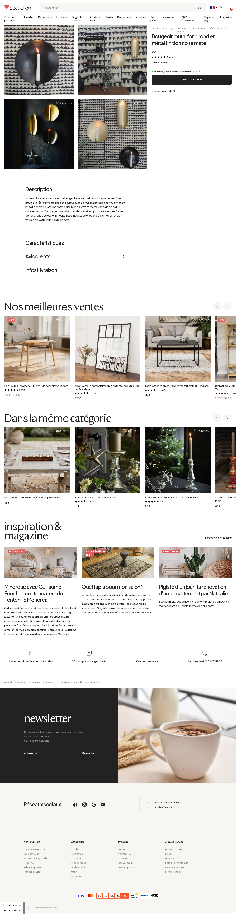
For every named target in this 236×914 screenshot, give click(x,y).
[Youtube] (103, 806)
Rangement (124, 17)
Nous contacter (173, 849)
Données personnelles (45, 907)
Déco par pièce (31, 854)
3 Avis (170, 57)
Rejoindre (88, 753)
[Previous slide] (217, 306)
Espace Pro (209, 18)
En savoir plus (160, 61)
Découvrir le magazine (218, 537)
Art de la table (95, 18)
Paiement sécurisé (174, 867)
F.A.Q (168, 854)
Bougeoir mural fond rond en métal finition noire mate (203, 29)
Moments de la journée (35, 858)
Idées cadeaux (125, 863)
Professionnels (32, 872)
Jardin (109, 17)
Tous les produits (127, 867)
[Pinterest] (93, 806)
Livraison (169, 858)
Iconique (141, 17)
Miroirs (121, 849)
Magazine (226, 17)
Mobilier (29, 17)
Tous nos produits (9, 18)
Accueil (8, 682)
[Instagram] (84, 806)
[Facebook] (75, 806)
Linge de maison (77, 18)
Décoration (45, 17)
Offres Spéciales (188, 18)
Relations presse (32, 867)
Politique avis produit (176, 863)
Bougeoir (171, 28)
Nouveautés (124, 854)
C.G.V (27, 907)
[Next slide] (227, 306)
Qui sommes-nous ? (34, 849)
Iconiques (123, 858)
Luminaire (62, 17)
